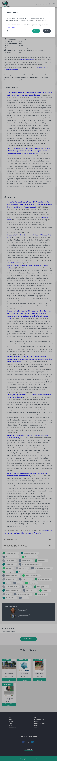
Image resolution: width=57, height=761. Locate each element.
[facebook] (23, 742)
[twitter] (27, 742)
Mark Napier (22, 46)
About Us (11, 719)
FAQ (35, 717)
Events (10, 723)
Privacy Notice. (10, 27)
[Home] (6, 3)
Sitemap (36, 732)
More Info (11, 31)
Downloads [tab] (10, 539)
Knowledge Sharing (39, 719)
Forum (10, 725)
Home (10, 717)
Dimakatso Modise (31, 46)
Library (11, 721)
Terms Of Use (28, 747)
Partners (11, 730)
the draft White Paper (27, 60)
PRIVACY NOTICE (28, 749)
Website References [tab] (15, 545)
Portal (10, 732)
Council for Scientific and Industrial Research (31, 50)
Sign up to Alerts (41, 4)
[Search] (49, 4)
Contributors (12, 728)
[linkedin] (32, 742)
